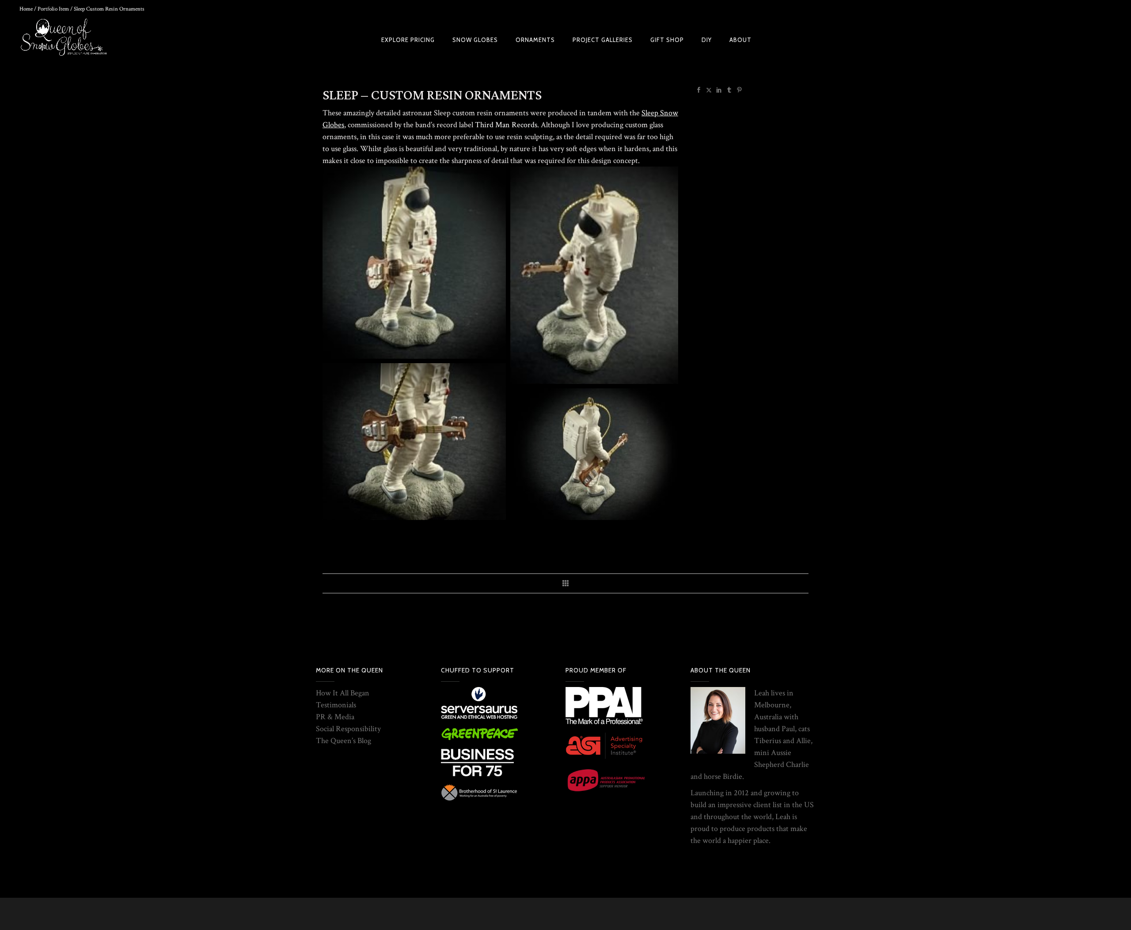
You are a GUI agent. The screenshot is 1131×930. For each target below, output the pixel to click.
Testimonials (336, 705)
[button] (414, 263)
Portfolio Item (53, 9)
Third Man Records (506, 125)
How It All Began (342, 693)
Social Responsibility (348, 729)
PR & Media (335, 717)
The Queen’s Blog (343, 741)
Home (26, 9)
